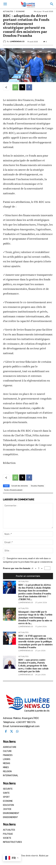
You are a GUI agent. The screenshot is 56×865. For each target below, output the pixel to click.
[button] (5, 4)
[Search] (52, 4)
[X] (22, 87)
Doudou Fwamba (37, 486)
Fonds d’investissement (13, 490)
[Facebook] (29, 87)
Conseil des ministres (19, 486)
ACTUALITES (8, 11)
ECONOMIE (20, 11)
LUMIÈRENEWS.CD (17, 41)
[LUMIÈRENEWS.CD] (5, 41)
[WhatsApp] (15, 87)
